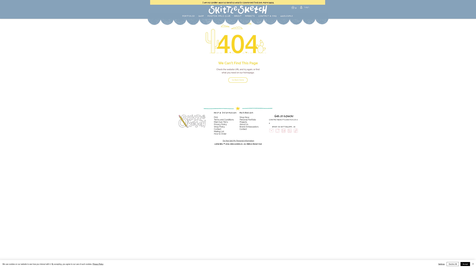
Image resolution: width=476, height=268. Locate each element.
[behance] (283, 130)
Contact (218, 129)
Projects (243, 122)
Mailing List (219, 131)
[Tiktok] (295, 130)
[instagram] (277, 130)
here (271, 3)
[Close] (473, 264)
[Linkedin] (289, 130)
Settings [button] (441, 264)
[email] (271, 130)
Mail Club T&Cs (221, 122)
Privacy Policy (98, 264)
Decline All (453, 264)
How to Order (220, 134)
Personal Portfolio (248, 119)
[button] (294, 7)
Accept (465, 264)
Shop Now (244, 117)
